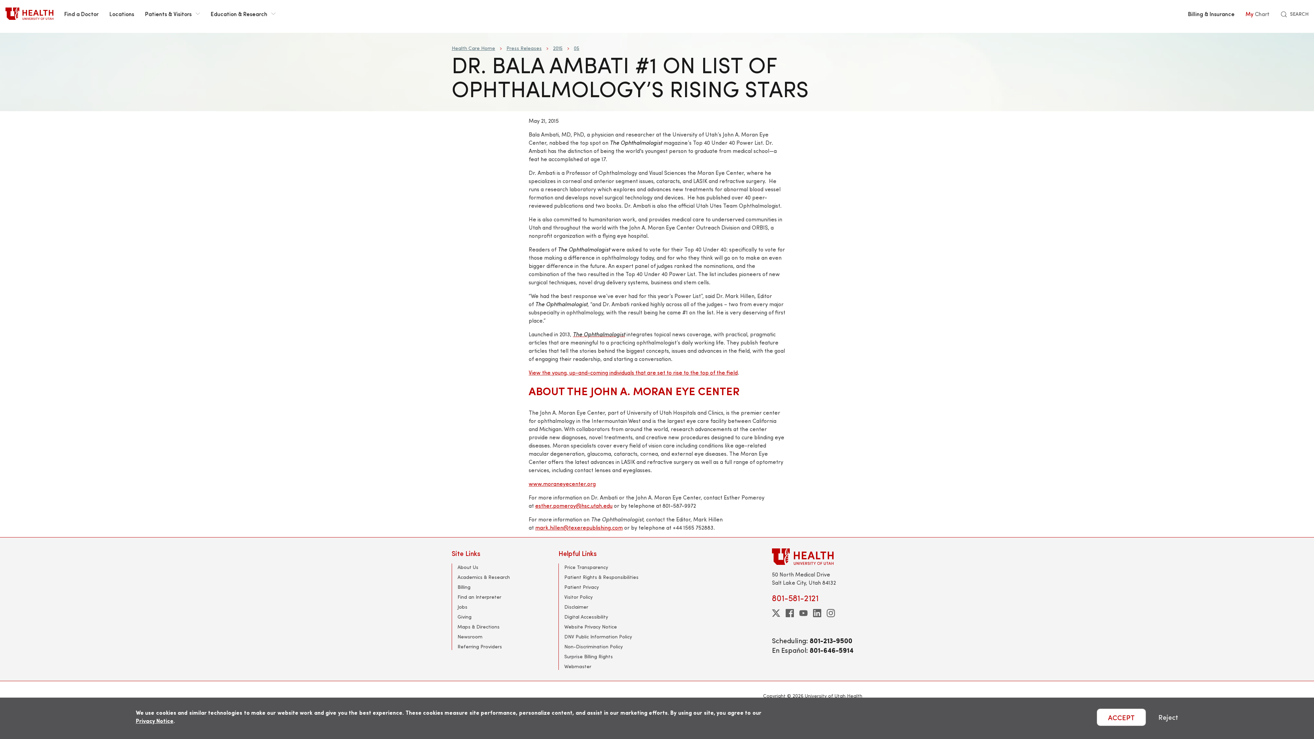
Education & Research (239, 13)
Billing (464, 587)
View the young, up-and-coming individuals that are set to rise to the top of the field (633, 372)
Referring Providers (480, 646)
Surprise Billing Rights (588, 656)
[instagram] (831, 613)
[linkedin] (817, 613)
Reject (1168, 717)
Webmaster (577, 666)
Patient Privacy (581, 587)
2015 (558, 48)
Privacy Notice (154, 721)
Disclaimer (576, 607)
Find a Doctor (81, 13)
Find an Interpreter (479, 597)
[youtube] (803, 613)
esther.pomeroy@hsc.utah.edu (574, 505)
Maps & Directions (479, 626)
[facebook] (790, 613)
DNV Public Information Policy (598, 636)
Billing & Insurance (1211, 13)
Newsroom (470, 636)
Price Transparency (586, 567)
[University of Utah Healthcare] (817, 556)
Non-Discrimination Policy (593, 646)
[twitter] (776, 613)
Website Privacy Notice (590, 626)
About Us (468, 567)
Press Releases (524, 48)
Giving (465, 616)
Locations (122, 13)
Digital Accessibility (586, 616)
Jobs (462, 607)
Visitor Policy (578, 597)
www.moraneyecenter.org (562, 483)
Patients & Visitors (168, 13)
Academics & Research (484, 577)
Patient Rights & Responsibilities (601, 577)
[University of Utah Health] (29, 13)
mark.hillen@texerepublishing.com (579, 527)
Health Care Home (473, 48)
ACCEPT (1121, 717)
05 (576, 48)
